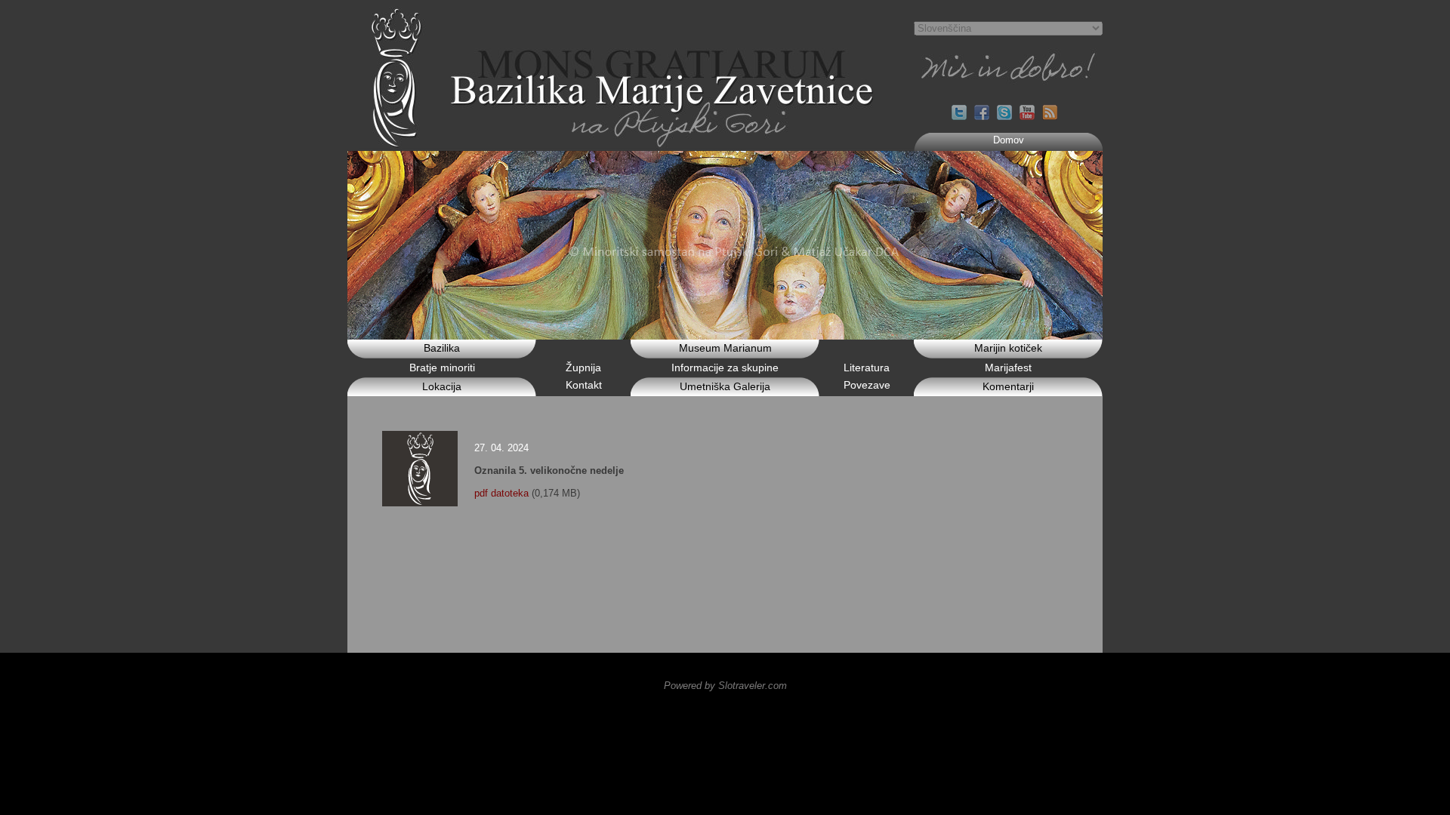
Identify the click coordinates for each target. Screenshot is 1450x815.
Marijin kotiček (1008, 348)
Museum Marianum (725, 348)
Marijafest (1008, 367)
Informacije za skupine (725, 367)
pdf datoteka (501, 493)
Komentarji (1008, 386)
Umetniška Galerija (725, 386)
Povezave (867, 385)
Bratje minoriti (442, 367)
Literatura (867, 367)
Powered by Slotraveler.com (725, 685)
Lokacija (441, 386)
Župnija (583, 367)
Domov (1008, 140)
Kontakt (584, 385)
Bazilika (442, 348)
